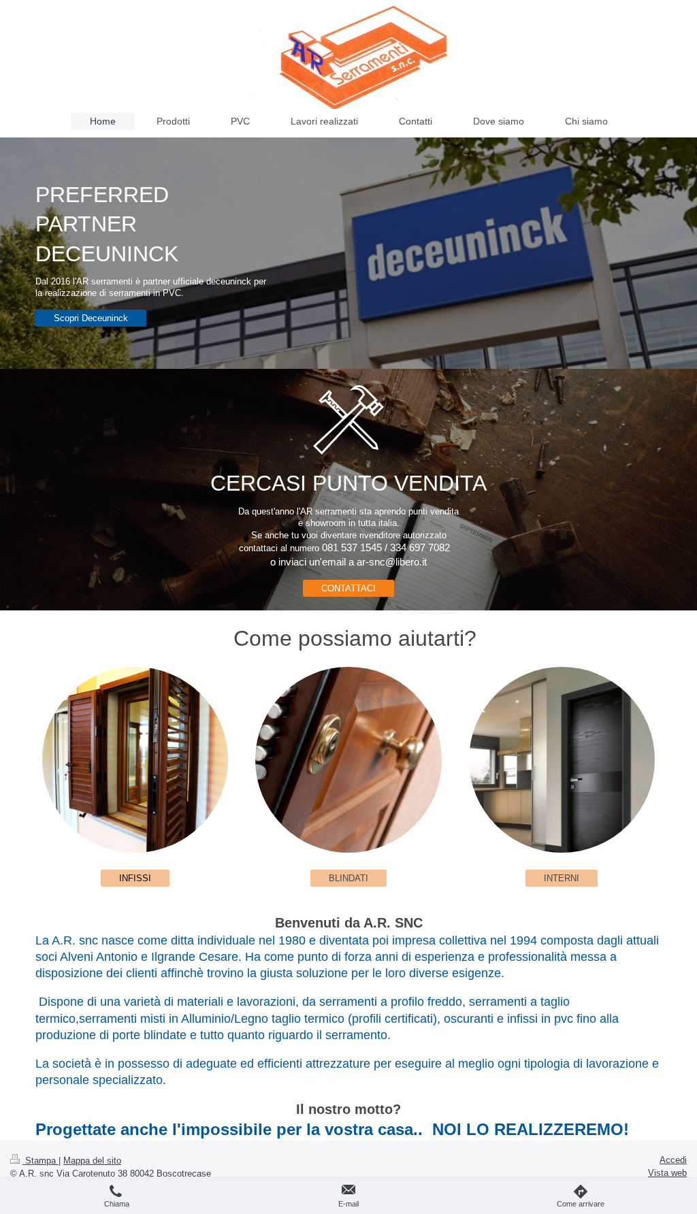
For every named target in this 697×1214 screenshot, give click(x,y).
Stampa (40, 1160)
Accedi (673, 1160)
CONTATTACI (348, 588)
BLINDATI (348, 878)
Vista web (667, 1173)
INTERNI (561, 878)
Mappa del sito (92, 1160)
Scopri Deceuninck (91, 318)
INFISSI (135, 878)
